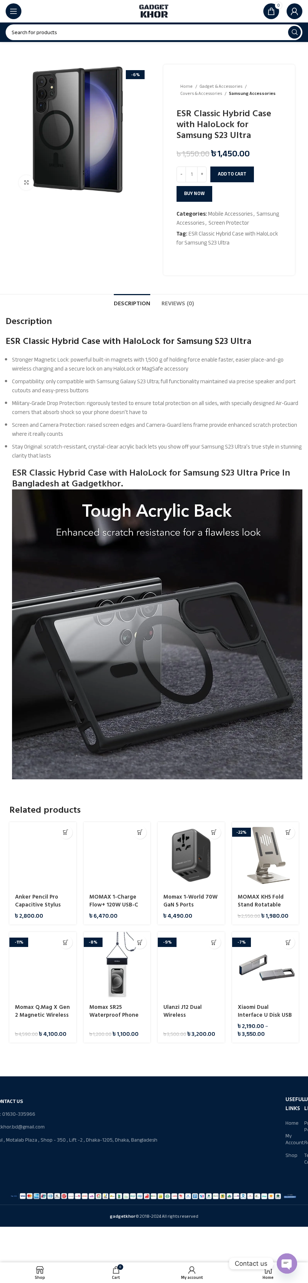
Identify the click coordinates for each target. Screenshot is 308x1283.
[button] (65, 832)
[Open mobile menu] (13, 11)
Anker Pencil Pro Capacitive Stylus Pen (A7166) (38, 904)
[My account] (294, 11)
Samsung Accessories (252, 93)
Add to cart (232, 174)
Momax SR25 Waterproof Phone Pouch (114, 1015)
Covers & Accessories (201, 93)
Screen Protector (228, 223)
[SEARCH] (294, 32)
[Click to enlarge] (26, 182)
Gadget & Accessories (221, 86)
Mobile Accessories (230, 214)
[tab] (132, 302)
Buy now (194, 193)
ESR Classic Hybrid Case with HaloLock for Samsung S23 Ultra (227, 238)
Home (186, 86)
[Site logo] (154, 11)
